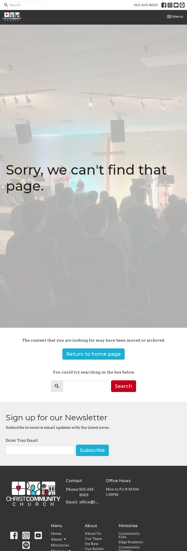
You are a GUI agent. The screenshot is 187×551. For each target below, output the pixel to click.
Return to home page (93, 354)
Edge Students (131, 542)
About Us (93, 533)
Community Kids (129, 535)
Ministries (60, 545)
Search (123, 386)
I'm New (92, 544)
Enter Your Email (22, 440)
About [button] (56, 539)
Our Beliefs (94, 549)
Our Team (93, 539)
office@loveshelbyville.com (90, 502)
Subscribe (92, 450)
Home (56, 533)
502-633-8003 (146, 5)
